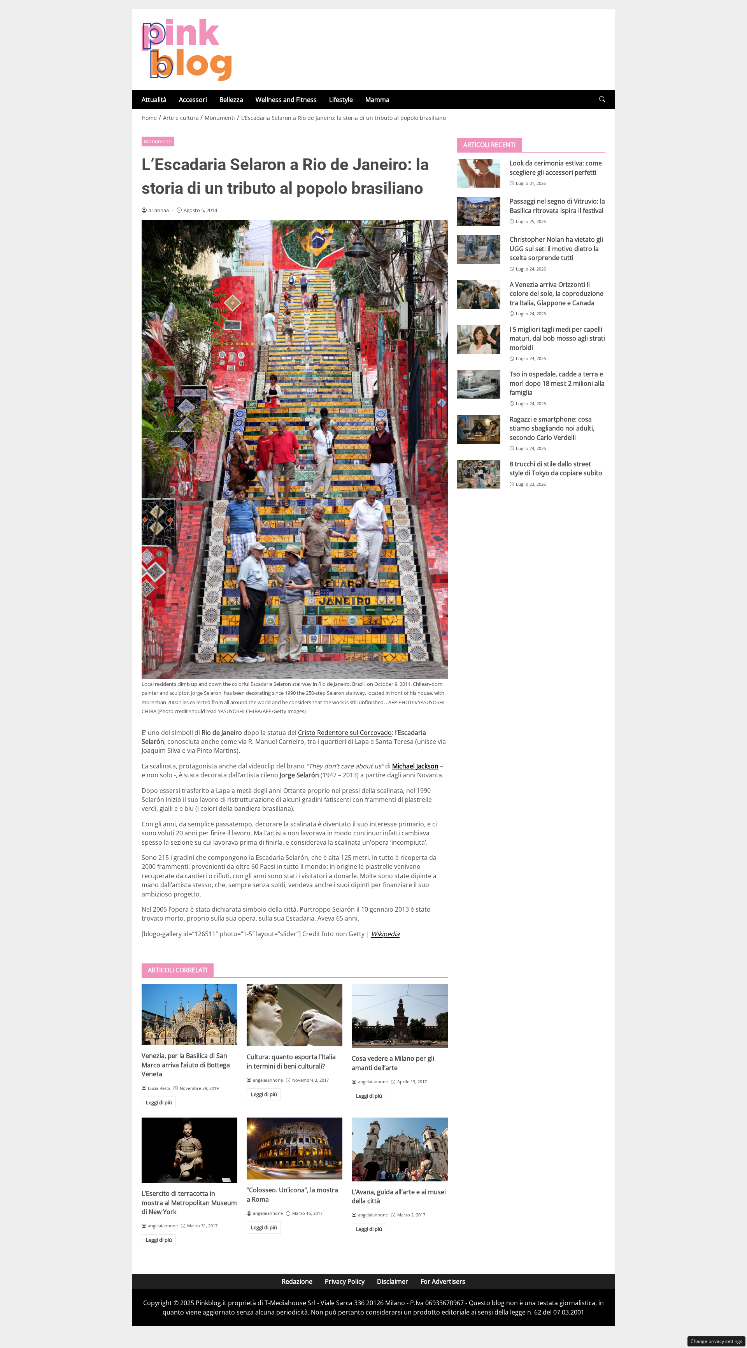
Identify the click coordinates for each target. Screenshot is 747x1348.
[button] (602, 99)
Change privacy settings (716, 1341)
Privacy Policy (345, 1281)
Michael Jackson (415, 766)
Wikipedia (385, 934)
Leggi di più (159, 1102)
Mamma (377, 99)
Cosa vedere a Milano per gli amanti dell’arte (393, 1063)
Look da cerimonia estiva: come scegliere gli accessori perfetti (556, 167)
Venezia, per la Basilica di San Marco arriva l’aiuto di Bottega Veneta (186, 1064)
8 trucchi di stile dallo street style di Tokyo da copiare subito (556, 468)
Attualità (154, 99)
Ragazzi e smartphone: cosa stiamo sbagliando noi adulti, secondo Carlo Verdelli (552, 428)
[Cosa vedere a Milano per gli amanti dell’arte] (399, 1016)
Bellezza (231, 99)
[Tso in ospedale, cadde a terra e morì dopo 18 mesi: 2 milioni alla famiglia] (478, 384)
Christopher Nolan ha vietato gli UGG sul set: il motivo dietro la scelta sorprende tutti (556, 248)
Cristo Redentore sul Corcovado (345, 732)
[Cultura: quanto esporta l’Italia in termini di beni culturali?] (294, 1015)
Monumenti (158, 141)
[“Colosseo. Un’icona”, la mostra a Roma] (294, 1148)
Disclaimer (392, 1281)
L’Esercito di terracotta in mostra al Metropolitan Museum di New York (189, 1202)
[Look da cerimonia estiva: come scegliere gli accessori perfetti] (478, 173)
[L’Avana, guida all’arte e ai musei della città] (399, 1149)
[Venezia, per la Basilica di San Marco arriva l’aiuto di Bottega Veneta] (189, 1014)
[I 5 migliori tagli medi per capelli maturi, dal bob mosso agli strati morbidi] (478, 339)
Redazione (297, 1281)
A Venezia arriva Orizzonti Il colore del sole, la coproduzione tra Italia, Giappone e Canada (556, 293)
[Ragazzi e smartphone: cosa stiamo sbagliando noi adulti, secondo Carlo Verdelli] (478, 429)
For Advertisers (443, 1281)
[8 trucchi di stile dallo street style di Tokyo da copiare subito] (478, 474)
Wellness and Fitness (286, 99)
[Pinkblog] (186, 49)
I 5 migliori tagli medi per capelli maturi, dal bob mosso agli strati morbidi (557, 338)
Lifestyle (341, 99)
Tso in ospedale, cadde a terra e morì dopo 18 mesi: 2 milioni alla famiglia (557, 383)
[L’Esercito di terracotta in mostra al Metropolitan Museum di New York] (189, 1150)
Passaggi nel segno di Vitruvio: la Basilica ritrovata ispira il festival (557, 205)
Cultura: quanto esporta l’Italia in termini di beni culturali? (291, 1061)
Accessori (193, 99)
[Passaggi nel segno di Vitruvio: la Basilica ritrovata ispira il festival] (478, 211)
